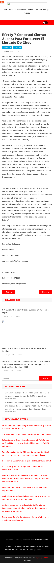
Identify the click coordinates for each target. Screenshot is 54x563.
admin (20, 51)
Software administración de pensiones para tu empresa (26, 434)
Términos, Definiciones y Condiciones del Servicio (27, 546)
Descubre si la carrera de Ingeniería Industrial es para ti (26, 461)
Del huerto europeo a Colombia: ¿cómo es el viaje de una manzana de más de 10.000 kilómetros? (27, 394)
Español (18, 47)
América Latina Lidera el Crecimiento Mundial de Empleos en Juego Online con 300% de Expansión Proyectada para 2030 (24, 508)
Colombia (7, 47)
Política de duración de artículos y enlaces (23, 550)
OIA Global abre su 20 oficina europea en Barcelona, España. (25, 311)
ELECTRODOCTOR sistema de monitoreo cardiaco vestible (24, 349)
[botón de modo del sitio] (45, 22)
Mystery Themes (42, 557)
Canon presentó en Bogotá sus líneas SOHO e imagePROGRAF (10, 292)
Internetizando (41, 540)
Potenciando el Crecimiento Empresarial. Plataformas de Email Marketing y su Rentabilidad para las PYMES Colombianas (25, 443)
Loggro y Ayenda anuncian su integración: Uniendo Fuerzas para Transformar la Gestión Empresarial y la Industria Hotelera (25, 478)
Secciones (27, 560)
